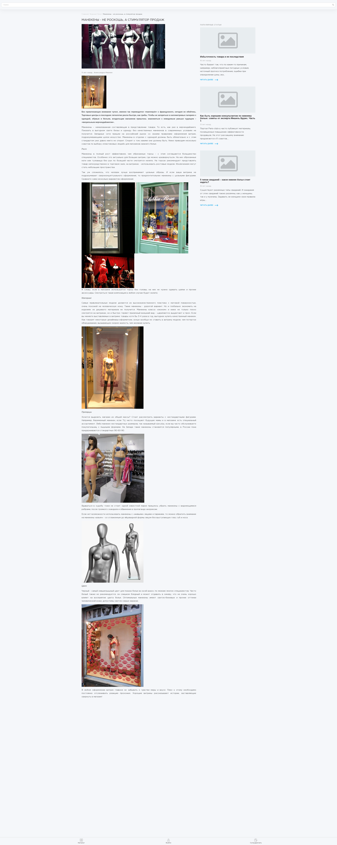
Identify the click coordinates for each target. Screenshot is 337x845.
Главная (85, 14)
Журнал (93, 14)
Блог (100, 14)
